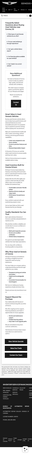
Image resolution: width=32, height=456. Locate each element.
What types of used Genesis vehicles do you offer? (15, 35)
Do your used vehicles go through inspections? (14, 42)
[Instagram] (21, 429)
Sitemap (20, 439)
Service (16, 385)
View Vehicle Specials (15, 341)
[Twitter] (24, 429)
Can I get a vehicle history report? (14, 50)
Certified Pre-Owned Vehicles (7, 397)
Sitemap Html (25, 440)
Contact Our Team (16, 355)
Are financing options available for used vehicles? (16, 57)
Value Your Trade (16, 348)
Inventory (8, 385)
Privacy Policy (10, 440)
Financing (24, 385)
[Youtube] (28, 429)
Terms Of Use (15, 440)
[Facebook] (17, 429)
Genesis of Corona (5, 440)
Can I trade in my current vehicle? (14, 65)
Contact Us (16, 104)
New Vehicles (7, 388)
